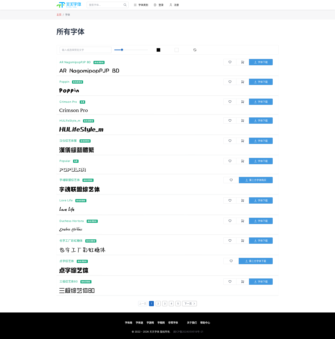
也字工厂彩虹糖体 (71, 240)
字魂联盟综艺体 (69, 180)
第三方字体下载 (257, 260)
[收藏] (230, 62)
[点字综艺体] (141, 270)
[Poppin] (141, 91)
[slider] (122, 49)
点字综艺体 (66, 261)
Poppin (64, 81)
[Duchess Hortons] (141, 230)
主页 (59, 14)
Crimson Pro (68, 101)
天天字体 (154, 331)
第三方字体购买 (257, 179)
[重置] (195, 50)
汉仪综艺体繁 (68, 140)
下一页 (187, 303)
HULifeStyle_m (69, 120)
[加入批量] (242, 62)
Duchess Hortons (71, 221)
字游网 (150, 322)
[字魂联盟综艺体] (141, 189)
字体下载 (263, 62)
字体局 (128, 322)
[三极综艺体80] (141, 290)
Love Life (66, 200)
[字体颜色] (158, 50)
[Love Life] (141, 209)
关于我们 (192, 322)
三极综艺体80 (68, 281)
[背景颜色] (176, 50)
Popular (64, 161)
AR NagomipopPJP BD (75, 62)
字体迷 (139, 322)
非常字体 (173, 322)
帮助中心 (205, 322)
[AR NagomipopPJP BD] (141, 71)
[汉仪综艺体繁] (141, 150)
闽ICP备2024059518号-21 (188, 331)
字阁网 (161, 322)
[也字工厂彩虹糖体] (141, 250)
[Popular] (141, 169)
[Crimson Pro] (141, 110)
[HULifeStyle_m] (141, 129)
